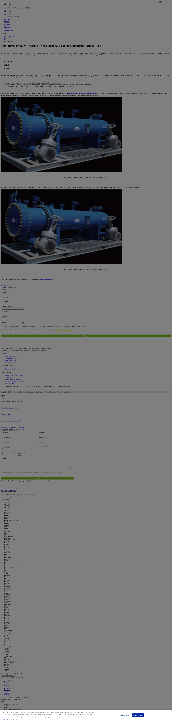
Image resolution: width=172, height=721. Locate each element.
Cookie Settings (125, 715)
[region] (86, 715)
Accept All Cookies (138, 715)
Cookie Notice (81, 717)
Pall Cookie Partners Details (10, 719)
